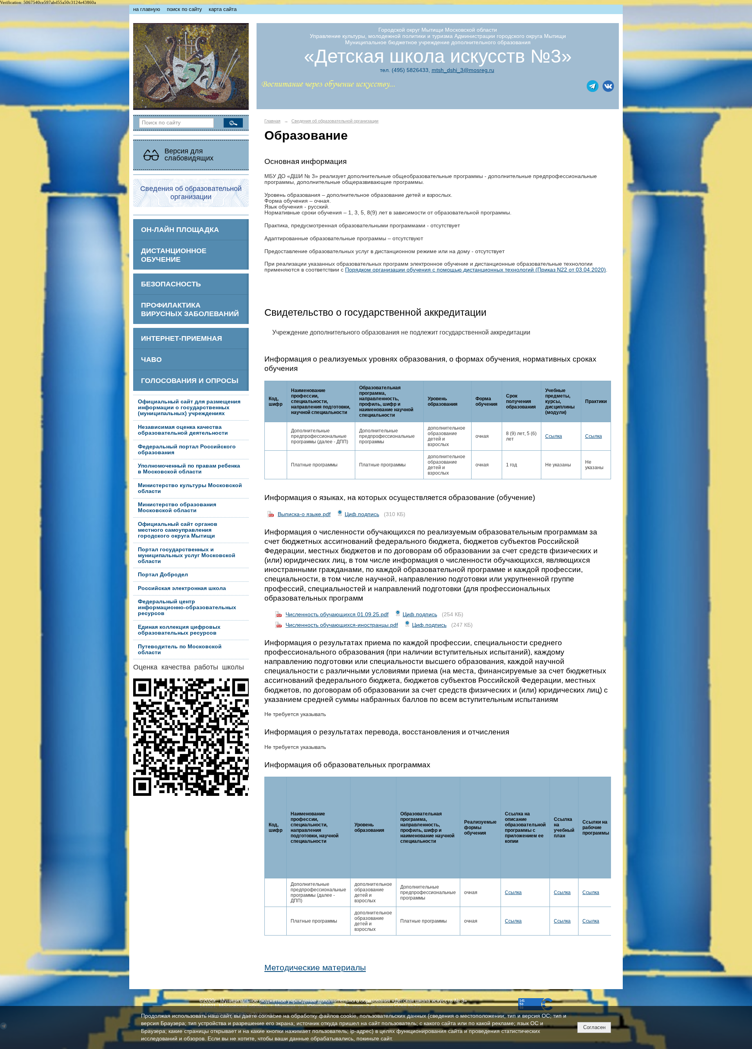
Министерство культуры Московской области (190, 488)
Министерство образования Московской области (177, 507)
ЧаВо (151, 359)
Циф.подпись (362, 514)
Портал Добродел (163, 575)
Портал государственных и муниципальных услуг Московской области (186, 555)
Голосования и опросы (190, 380)
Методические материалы (315, 967)
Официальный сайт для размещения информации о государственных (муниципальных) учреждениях (189, 407)
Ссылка (553, 436)
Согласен (594, 1027)
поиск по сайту (184, 9)
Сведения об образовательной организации (334, 121)
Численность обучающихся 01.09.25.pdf (337, 614)
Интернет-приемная (181, 338)
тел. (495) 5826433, (405, 70)
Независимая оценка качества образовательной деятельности (183, 430)
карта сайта (223, 9)
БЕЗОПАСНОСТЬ (171, 284)
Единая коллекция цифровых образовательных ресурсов (179, 630)
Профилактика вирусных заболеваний (190, 309)
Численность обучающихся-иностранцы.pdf (342, 625)
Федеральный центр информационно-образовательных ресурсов (187, 607)
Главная (272, 121)
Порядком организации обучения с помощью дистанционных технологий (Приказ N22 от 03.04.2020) (475, 270)
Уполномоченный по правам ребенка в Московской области (189, 469)
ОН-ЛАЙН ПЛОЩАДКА (180, 229)
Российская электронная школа (182, 588)
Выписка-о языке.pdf (304, 514)
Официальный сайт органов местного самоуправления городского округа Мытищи (177, 530)
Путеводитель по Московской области (180, 649)
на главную (146, 9)
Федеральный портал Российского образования (187, 449)
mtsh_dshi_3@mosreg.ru (463, 70)
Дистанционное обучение (173, 255)
